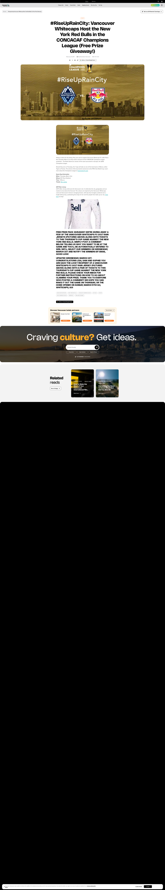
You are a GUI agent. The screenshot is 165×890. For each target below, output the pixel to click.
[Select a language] (162, 1)
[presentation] (82, 18)
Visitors (86, 1)
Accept (147, 886)
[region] (82, 886)
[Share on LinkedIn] (75, 60)
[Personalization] (162, 5)
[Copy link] (78, 60)
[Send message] (97, 347)
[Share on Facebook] (70, 60)
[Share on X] (72, 60)
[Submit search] (158, 1)
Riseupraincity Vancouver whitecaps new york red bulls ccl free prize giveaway (24, 11)
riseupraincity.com (83, 171)
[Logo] (5, 5)
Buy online (64, 182)
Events (4, 11)
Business (94, 1)
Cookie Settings (138, 886)
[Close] (4, 886)
